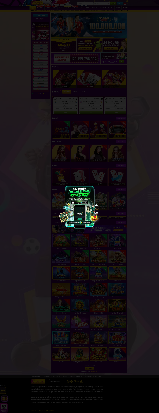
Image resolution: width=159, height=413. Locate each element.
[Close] (100, 184)
